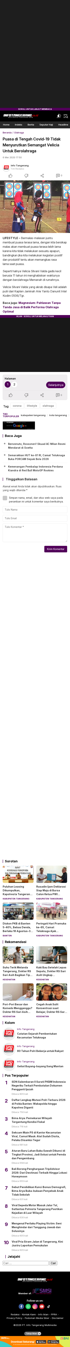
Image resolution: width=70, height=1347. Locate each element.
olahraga (48, 405)
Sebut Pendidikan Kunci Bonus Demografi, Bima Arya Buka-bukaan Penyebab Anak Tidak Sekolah (39, 1191)
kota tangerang (58, 415)
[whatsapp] (28, 1306)
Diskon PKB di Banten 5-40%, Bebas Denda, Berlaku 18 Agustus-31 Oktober (17, 929)
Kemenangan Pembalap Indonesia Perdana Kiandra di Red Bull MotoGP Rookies (35, 468)
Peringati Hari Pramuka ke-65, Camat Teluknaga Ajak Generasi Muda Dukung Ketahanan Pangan (51, 931)
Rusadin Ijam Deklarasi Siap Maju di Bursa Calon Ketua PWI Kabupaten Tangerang (51, 892)
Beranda (7, 132)
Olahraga (19, 132)
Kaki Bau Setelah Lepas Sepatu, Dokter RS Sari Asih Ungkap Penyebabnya (51, 973)
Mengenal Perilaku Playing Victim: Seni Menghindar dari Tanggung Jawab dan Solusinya (37, 1227)
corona (17, 405)
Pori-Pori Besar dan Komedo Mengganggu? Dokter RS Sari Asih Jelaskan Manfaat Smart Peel (17, 1012)
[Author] (6, 167)
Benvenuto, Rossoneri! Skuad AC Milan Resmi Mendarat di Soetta (37, 445)
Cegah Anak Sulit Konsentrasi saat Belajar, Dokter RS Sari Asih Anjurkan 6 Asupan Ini (50, 1012)
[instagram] (35, 1306)
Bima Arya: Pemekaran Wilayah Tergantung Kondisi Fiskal (32, 1120)
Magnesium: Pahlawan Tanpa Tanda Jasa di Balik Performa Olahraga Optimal (32, 307)
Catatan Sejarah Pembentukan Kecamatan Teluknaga (37, 1035)
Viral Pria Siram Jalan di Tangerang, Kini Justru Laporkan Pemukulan (37, 1243)
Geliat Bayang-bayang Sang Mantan (40, 1066)
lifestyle (32, 405)
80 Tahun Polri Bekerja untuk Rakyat (40, 1050)
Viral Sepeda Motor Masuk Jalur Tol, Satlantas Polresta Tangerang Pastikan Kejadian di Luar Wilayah (37, 1209)
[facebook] (21, 1306)
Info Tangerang (20, 165)
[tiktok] (48, 1306)
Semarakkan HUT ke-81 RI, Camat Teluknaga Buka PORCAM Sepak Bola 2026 (36, 457)
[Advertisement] (35, 54)
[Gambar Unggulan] (35, 206)
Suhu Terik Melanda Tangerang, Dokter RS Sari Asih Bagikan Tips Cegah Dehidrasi (17, 973)
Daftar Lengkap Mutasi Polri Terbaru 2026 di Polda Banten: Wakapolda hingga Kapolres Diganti (39, 1103)
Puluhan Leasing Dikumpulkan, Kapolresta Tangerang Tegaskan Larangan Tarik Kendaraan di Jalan (17, 896)
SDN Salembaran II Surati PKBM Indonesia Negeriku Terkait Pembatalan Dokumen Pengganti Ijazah (39, 1085)
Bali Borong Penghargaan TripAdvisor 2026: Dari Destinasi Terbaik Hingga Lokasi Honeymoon (39, 1172)
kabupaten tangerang (33, 415)
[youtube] (42, 1306)
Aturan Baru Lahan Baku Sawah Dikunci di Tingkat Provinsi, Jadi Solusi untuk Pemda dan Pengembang (39, 1154)
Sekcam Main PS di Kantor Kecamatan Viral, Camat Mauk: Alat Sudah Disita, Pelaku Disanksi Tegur (36, 1136)
